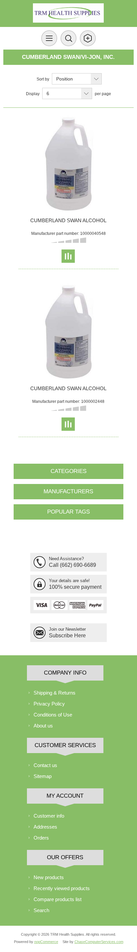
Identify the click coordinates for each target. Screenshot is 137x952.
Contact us (45, 765)
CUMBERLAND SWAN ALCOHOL (68, 220)
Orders (41, 838)
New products (49, 877)
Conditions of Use (53, 714)
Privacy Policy (49, 704)
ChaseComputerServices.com (98, 942)
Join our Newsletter (67, 629)
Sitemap (43, 776)
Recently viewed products (62, 888)
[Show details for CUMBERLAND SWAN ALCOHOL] (68, 164)
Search (41, 910)
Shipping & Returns (54, 693)
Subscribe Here (67, 635)
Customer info (49, 816)
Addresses (45, 827)
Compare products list (57, 899)
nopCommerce (46, 942)
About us (43, 725)
